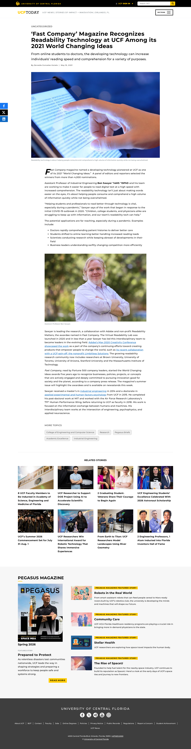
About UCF (19, 723)
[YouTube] (102, 715)
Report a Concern (145, 723)
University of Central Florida (95, 709)
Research (104, 432)
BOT (29, 723)
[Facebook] (82, 715)
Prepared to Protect (34, 655)
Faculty (48, 723)
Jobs (57, 723)
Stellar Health (104, 642)
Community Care (107, 619)
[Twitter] (89, 715)
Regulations (128, 723)
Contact (38, 723)
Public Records (113, 723)
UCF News (95, 728)
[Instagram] (108, 715)
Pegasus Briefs (122, 432)
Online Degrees (69, 723)
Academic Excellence (57, 438)
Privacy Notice (96, 723)
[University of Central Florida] (38, 3)
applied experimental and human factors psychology (75, 394)
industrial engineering (93, 391)
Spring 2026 (27, 644)
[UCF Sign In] (124, 3)
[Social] (95, 715)
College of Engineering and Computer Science (70, 432)
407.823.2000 (117, 736)
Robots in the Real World (113, 593)
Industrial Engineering (85, 438)
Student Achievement (166, 723)
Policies (83, 723)
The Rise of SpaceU (108, 663)
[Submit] (172, 4)
